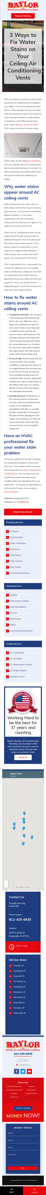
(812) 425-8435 (11, 492)
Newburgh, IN (19, 997)
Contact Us (14, 1097)
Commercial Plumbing (19, 573)
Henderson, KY (20, 992)
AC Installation (16, 659)
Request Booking (23, 16)
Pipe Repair (15, 549)
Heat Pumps (15, 619)
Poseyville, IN (19, 1002)
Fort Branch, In (20, 981)
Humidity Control (17, 676)
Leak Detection (16, 537)
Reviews (14, 1093)
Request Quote (31, 1093)
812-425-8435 (20, 919)
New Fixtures (15, 567)
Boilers (13, 625)
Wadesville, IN (19, 1013)
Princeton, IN (19, 1008)
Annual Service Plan (14, 1086)
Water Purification (18, 543)
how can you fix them (28, 125)
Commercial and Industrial (21, 631)
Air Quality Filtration (18, 670)
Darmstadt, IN (19, 971)
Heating (13, 595)
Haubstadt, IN (19, 987)
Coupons (31, 1086)
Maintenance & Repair (19, 601)
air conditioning (34, 161)
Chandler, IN (19, 966)
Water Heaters (16, 561)
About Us (23, 757)
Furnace (13, 613)
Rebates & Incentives (14, 1090)
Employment (31, 1090)
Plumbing (14, 531)
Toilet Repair (15, 555)
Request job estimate (23, 512)
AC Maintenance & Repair (21, 664)
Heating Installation (18, 607)
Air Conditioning (21, 502)
